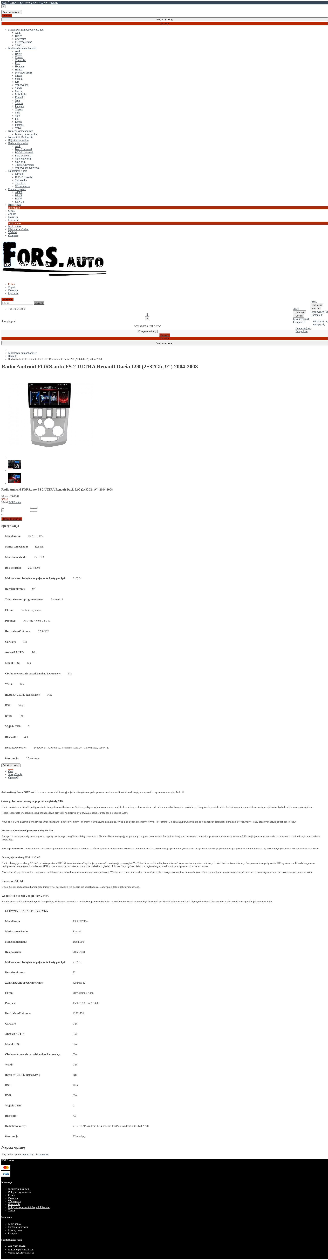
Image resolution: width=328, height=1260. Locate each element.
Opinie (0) (13, 777)
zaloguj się (27, 1154)
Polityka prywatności (19, 1192)
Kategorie (7, 299)
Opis (10, 771)
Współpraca (14, 1201)
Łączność (13, 293)
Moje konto (14, 226)
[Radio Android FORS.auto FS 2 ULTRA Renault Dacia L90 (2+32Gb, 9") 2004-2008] (51, 456)
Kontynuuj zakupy (11, 12)
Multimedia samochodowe (22, 352)
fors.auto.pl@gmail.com (21, 1249)
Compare (13, 1233)
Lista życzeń (15, 1230)
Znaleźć (39, 303)
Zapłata (12, 287)
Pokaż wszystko (11, 765)
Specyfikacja (15, 774)
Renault (12, 356)
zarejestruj (43, 1154)
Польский (317, 305)
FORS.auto (15, 502)
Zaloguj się (319, 324)
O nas (11, 1195)
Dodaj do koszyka (12, 519)
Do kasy (7, 15)
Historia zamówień (18, 229)
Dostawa (13, 290)
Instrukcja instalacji (18, 1188)
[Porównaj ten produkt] (33, 511)
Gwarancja (14, 1204)
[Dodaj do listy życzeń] (33, 508)
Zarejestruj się (320, 321)
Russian (316, 308)
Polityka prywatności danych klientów (29, 1207)
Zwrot (11, 1210)
